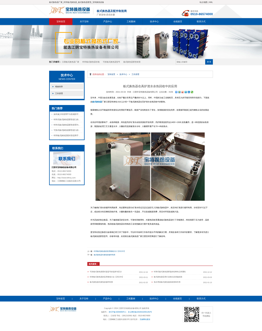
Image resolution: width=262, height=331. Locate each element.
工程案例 (131, 21)
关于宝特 (84, 21)
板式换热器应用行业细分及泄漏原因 (168, 277)
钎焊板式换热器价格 (91, 62)
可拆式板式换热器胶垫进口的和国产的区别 (68, 130)
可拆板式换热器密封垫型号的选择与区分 (106, 272)
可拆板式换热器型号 (111, 62)
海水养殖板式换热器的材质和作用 (167, 282)
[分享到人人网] (189, 92)
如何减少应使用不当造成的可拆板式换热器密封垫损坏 (68, 114)
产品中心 (107, 21)
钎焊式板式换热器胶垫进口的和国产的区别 (68, 119)
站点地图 (203, 2)
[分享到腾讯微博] (186, 92)
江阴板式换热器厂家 (70, 62)
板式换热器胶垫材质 (132, 62)
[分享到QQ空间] (179, 92)
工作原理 (59, 93)
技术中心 (154, 21)
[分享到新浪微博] (182, 92)
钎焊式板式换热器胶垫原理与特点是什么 (68, 125)
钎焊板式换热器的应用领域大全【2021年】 (110, 251)
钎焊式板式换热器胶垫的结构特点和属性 (170, 272)
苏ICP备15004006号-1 (117, 312)
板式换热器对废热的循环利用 (104, 255)
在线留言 (177, 21)
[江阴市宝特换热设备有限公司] (71, 10)
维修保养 (59, 86)
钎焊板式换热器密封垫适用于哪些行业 (68, 135)
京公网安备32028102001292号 (140, 312)
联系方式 (201, 21)
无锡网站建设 (145, 319)
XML (211, 2)
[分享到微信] (192, 92)
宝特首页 (60, 21)
